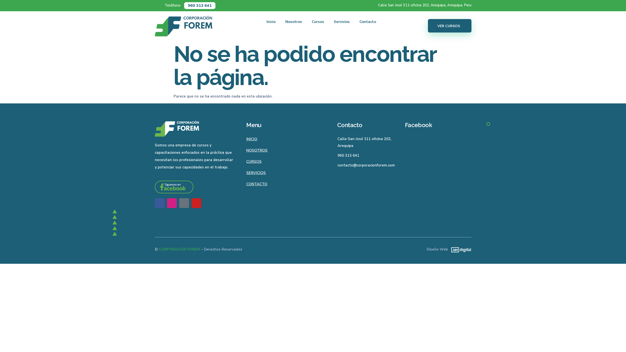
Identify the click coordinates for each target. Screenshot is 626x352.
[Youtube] (196, 203)
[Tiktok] (184, 203)
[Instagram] (172, 203)
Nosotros (293, 21)
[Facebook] (160, 203)
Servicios (342, 21)
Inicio (271, 21)
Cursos (318, 21)
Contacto (367, 21)
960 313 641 (200, 5)
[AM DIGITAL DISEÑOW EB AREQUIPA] (459, 249)
